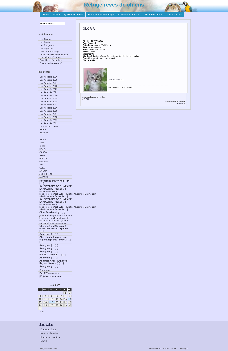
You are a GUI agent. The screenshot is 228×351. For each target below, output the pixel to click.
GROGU (43, 161)
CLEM (42, 168)
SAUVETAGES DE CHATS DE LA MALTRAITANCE (55, 187)
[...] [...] (42, 183)
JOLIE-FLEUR (46, 174)
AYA (41, 164)
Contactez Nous (48, 329)
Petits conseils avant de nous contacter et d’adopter (54, 55)
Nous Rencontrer (153, 14)
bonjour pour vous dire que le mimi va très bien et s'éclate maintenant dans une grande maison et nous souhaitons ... (55, 219)
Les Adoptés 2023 (49, 86)
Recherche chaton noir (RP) (54, 181)
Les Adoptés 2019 (49, 98)
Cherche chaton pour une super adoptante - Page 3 (53, 238)
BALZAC (43, 158)
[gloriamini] (95, 91)
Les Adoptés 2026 (49, 77)
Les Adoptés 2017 (49, 104)
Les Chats (45, 42)
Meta (42, 145)
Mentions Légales (49, 333)
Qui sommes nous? (73, 14)
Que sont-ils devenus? (51, 63)
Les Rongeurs (47, 45)
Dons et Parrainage (49, 51)
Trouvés (44, 132)
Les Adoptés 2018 (49, 101)
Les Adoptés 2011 (116, 80)
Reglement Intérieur (50, 337)
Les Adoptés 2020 (49, 95)
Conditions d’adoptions (129, 14)
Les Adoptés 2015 (49, 111)
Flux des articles (49, 273)
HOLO (42, 149)
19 (52, 302)
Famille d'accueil (48, 254)
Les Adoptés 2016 (49, 108)
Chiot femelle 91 (48, 212)
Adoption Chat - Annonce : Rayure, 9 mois (53, 262)
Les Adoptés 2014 (49, 114)
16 (69, 299)
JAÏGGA (43, 171)
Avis (42, 142)
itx (187, 348)
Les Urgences (47, 48)
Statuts (43, 341)
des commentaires (51, 276)
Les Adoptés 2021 (49, 92)
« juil (42, 311)
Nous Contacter (174, 14)
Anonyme (44, 234)
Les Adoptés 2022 (49, 89)
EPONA (180, 103)
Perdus (43, 129)
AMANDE (44, 177)
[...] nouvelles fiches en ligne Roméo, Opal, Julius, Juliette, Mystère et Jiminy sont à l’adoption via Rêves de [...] (67, 193)
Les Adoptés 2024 (49, 83)
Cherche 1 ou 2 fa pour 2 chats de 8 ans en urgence (53, 227)
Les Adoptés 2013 (49, 117)
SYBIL (42, 155)
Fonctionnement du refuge (101, 14)
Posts (43, 139)
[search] (67, 24)
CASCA (43, 152)
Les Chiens (45, 39)
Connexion (44, 270)
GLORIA (89, 28)
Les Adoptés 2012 (49, 120)
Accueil (45, 14)
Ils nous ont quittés (49, 126)
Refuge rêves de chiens (114, 5)
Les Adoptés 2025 (49, 80)
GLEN (86, 99)
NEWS (56, 14)
